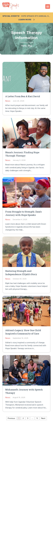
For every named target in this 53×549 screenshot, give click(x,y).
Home (23, 46)
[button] (47, 6)
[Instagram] (12, 477)
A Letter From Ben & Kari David (22, 96)
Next (43, 418)
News (7, 101)
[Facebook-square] (4, 477)
